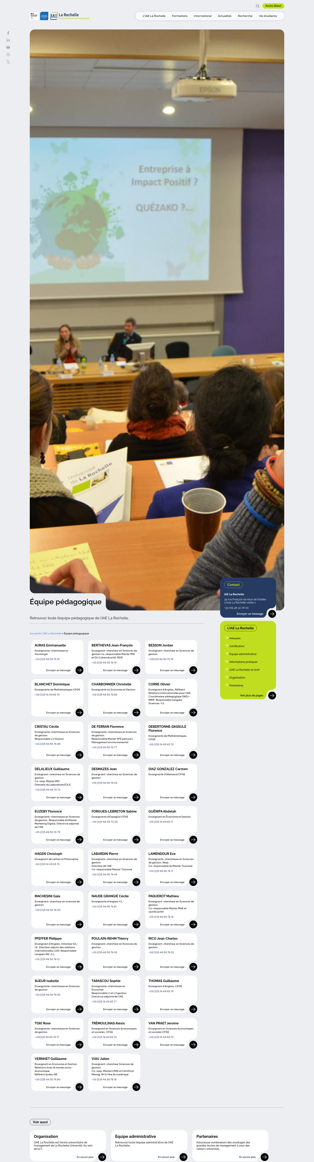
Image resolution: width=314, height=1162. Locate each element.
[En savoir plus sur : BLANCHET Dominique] (79, 712)
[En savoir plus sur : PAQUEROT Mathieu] (193, 924)
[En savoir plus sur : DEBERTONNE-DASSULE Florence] (193, 755)
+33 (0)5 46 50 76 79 (47, 832)
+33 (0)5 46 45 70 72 (47, 789)
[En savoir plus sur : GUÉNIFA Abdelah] (193, 840)
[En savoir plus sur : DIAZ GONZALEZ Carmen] (193, 797)
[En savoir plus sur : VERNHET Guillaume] (79, 1087)
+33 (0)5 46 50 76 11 (160, 871)
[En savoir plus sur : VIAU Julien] (136, 1087)
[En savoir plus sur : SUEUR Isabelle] (79, 1009)
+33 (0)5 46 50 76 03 (104, 782)
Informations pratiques (243, 662)
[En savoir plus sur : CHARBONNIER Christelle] (136, 712)
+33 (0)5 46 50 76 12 (47, 959)
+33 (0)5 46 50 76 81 (104, 906)
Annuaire (234, 638)
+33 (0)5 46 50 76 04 (104, 874)
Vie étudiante (268, 16)
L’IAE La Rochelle (154, 16)
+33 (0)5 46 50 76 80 (47, 1079)
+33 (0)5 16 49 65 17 (160, 821)
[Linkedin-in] (8, 40)
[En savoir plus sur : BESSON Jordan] (193, 670)
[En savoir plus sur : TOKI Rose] (79, 1045)
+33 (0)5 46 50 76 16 (161, 916)
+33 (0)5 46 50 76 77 (104, 747)
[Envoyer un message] (272, 614)
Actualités (224, 16)
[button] (256, 6)
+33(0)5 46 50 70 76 (160, 659)
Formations (179, 16)
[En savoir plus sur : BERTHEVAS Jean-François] (136, 670)
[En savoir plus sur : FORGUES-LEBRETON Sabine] (136, 840)
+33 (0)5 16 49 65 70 (47, 694)
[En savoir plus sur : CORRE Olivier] (193, 712)
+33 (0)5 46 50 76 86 (104, 694)
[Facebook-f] (8, 33)
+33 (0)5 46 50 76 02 (161, 952)
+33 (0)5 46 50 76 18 (47, 659)
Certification (236, 646)
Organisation (237, 677)
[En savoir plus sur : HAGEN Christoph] (79, 882)
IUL (163, 703)
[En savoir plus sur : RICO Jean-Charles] (193, 967)
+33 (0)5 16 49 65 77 (104, 1001)
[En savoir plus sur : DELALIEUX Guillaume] (79, 797)
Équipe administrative (242, 654)
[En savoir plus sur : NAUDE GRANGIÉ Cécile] (136, 924)
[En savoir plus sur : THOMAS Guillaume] (193, 1009)
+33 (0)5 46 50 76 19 (104, 662)
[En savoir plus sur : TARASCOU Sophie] (136, 1009)
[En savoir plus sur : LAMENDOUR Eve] (193, 882)
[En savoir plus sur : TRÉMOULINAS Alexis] (136, 1045)
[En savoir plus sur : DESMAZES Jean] (136, 797)
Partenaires (236, 685)
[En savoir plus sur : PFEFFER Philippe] (79, 967)
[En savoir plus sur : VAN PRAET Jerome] (193, 1045)
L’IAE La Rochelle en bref (244, 669)
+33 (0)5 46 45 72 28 (105, 821)
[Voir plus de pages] (272, 695)
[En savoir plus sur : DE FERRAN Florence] (136, 755)
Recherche (245, 16)
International (202, 16)
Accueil (34, 633)
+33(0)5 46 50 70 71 (47, 1037)
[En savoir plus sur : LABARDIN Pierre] (136, 882)
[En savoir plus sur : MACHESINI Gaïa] (79, 924)
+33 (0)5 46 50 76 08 (47, 743)
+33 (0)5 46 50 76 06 (47, 994)
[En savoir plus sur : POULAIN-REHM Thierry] (136, 967)
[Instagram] (8, 54)
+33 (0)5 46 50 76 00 (236, 607)
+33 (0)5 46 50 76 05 (104, 952)
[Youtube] (8, 47)
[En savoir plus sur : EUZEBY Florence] (79, 840)
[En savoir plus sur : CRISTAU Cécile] (79, 755)
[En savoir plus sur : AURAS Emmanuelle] (79, 670)
